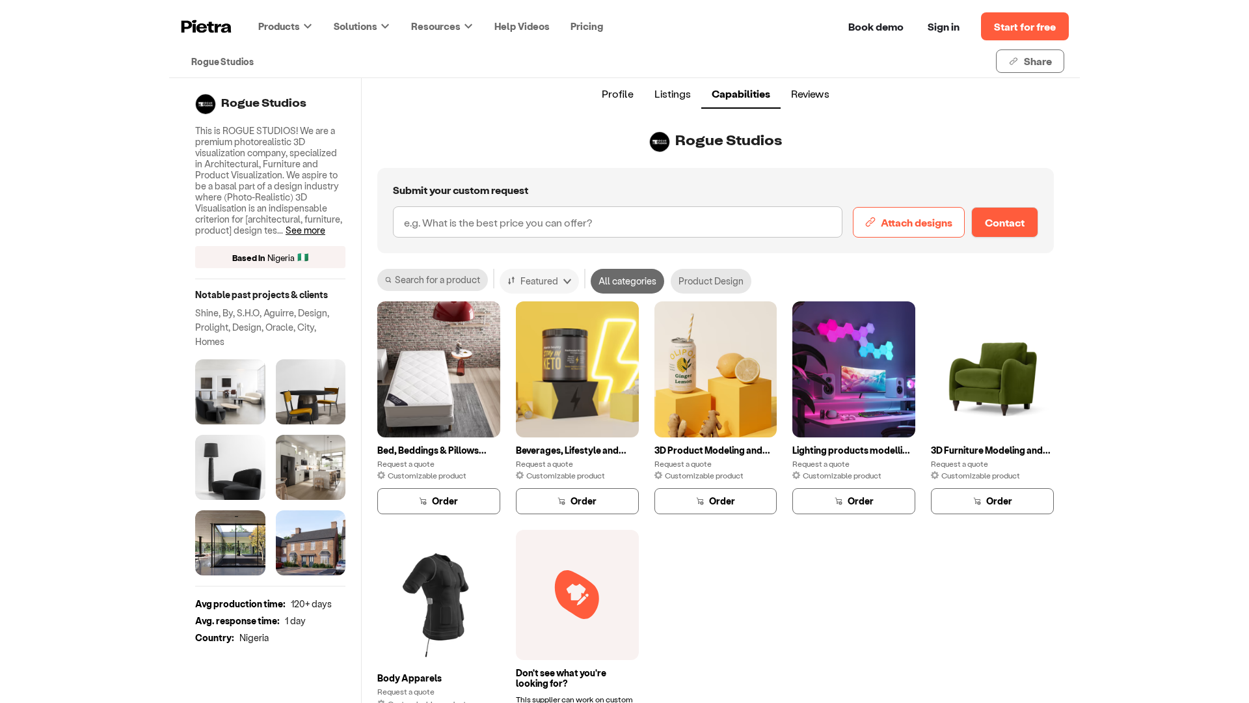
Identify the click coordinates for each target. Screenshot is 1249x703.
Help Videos (522, 26)
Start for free (1025, 26)
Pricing (587, 26)
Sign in (944, 26)
